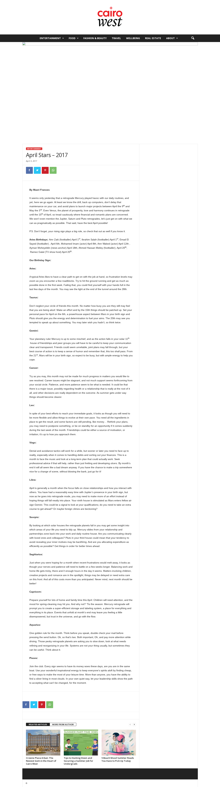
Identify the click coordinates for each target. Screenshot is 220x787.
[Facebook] (29, 170)
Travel (116, 38)
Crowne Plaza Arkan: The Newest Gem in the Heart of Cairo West (41, 760)
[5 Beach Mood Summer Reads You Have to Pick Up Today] (119, 742)
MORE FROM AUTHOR (63, 724)
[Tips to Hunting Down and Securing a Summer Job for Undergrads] (81, 742)
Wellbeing (133, 38)
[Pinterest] (45, 170)
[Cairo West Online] (110, 17)
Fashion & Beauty (95, 38)
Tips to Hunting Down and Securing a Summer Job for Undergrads (78, 760)
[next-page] (134, 724)
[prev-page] (130, 724)
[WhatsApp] (53, 170)
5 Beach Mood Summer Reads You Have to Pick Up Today (118, 759)
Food (72, 38)
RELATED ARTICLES (38, 724)
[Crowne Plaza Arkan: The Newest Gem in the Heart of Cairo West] (43, 742)
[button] (192, 38)
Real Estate (153, 38)
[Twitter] (37, 170)
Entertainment (50, 38)
